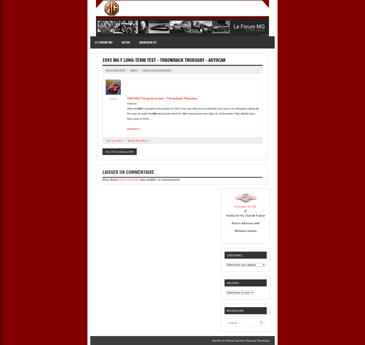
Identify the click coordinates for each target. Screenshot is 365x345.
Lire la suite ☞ (115, 140)
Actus (126, 42)
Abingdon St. (148, 42)
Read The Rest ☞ (139, 140)
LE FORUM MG (104, 42)
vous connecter (129, 179)
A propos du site (246, 206)
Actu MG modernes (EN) (119, 151)
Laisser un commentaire (157, 70)
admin (134, 70)
